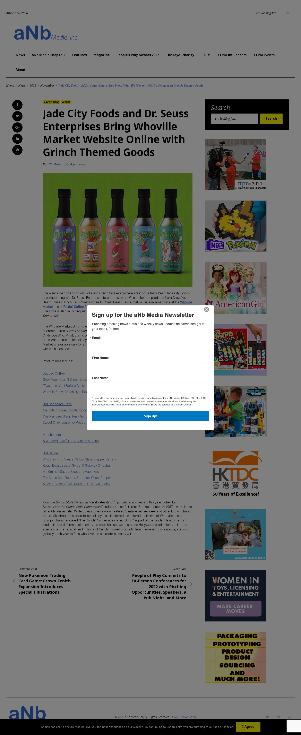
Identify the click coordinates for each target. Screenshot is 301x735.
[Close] (206, 310)
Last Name (100, 377)
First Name (100, 357)
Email (96, 337)
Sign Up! (150, 416)
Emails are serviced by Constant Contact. (171, 404)
